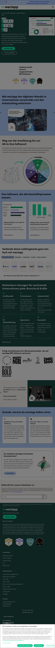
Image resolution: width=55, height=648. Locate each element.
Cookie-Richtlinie (8, 640)
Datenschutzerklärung (18, 640)
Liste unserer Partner (6, 643)
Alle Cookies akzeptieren (25, 645)
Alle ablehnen (38, 645)
